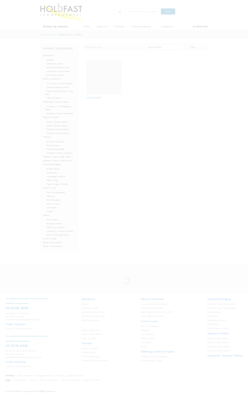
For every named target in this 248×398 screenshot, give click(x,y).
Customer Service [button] (141, 26)
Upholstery (48, 55)
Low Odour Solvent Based (59, 83)
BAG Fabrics (52, 220)
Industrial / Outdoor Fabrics (59, 231)
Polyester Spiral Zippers (58, 133)
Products (119, 26)
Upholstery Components (58, 71)
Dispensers (51, 173)
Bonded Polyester (55, 141)
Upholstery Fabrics (55, 75)
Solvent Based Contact (57, 87)
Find (168, 11)
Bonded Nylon (53, 145)
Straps (49, 211)
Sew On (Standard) (55, 192)
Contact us (167, 26)
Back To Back (53, 204)
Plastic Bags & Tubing (57, 184)
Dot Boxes (51, 207)
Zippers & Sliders (51, 117)
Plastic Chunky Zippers (57, 125)
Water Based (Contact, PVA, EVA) (157, 312)
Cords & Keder (50, 238)
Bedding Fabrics (54, 223)
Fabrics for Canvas (55, 227)
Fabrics (46, 215)
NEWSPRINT (94, 97)
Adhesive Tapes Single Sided (57, 157)
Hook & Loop (49, 188)
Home (86, 26)
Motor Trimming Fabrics (58, 235)
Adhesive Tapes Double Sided (57, 160)
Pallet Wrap (52, 180)
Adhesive (50, 196)
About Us (102, 26)
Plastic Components (52, 246)
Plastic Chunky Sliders (57, 122)
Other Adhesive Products (153, 316)
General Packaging (52, 164)
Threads (47, 137)
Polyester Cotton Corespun (59, 153)
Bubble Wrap (52, 169)
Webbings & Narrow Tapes (56, 102)
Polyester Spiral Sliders (57, 129)
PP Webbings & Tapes (151, 360)
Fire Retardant (53, 200)
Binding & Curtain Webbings (59, 113)
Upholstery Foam (54, 64)
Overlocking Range (55, 149)
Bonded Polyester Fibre (57, 67)
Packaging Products (56, 176)
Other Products (53, 98)
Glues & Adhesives (51, 79)
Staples (50, 60)
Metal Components (52, 242)
